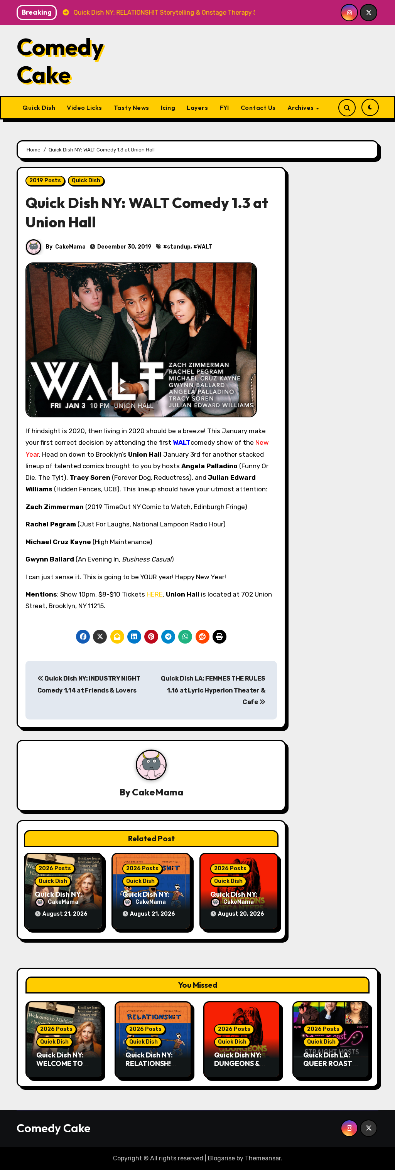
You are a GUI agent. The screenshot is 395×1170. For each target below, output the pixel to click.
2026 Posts (55, 868)
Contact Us (258, 107)
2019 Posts (45, 180)
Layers (197, 107)
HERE (155, 594)
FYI (224, 107)
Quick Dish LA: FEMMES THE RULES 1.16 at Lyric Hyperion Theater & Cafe (213, 690)
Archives (301, 107)
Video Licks (84, 107)
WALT (204, 247)
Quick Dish (38, 107)
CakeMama (70, 247)
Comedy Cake (60, 60)
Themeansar (263, 1158)
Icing (168, 107)
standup (179, 247)
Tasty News (131, 107)
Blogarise (221, 1158)
